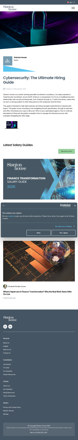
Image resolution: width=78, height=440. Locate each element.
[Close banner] (75, 205)
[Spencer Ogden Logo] (10, 318)
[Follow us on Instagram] (5, 326)
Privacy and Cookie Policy (12, 407)
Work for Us (7, 349)
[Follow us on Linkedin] (10, 326)
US (74, 2)
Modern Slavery (8, 411)
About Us (6, 343)
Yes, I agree (64, 233)
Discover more (66, 151)
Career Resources (9, 374)
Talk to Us (6, 386)
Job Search (7, 364)
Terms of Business (9, 396)
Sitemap (6, 414)
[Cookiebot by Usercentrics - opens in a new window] (61, 205)
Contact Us (6, 353)
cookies (11, 216)
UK (71, 2)
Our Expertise (7, 371)
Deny (38, 233)
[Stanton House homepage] (10, 8)
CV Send (6, 368)
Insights (5, 346)
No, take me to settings (63, 226)
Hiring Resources (9, 392)
